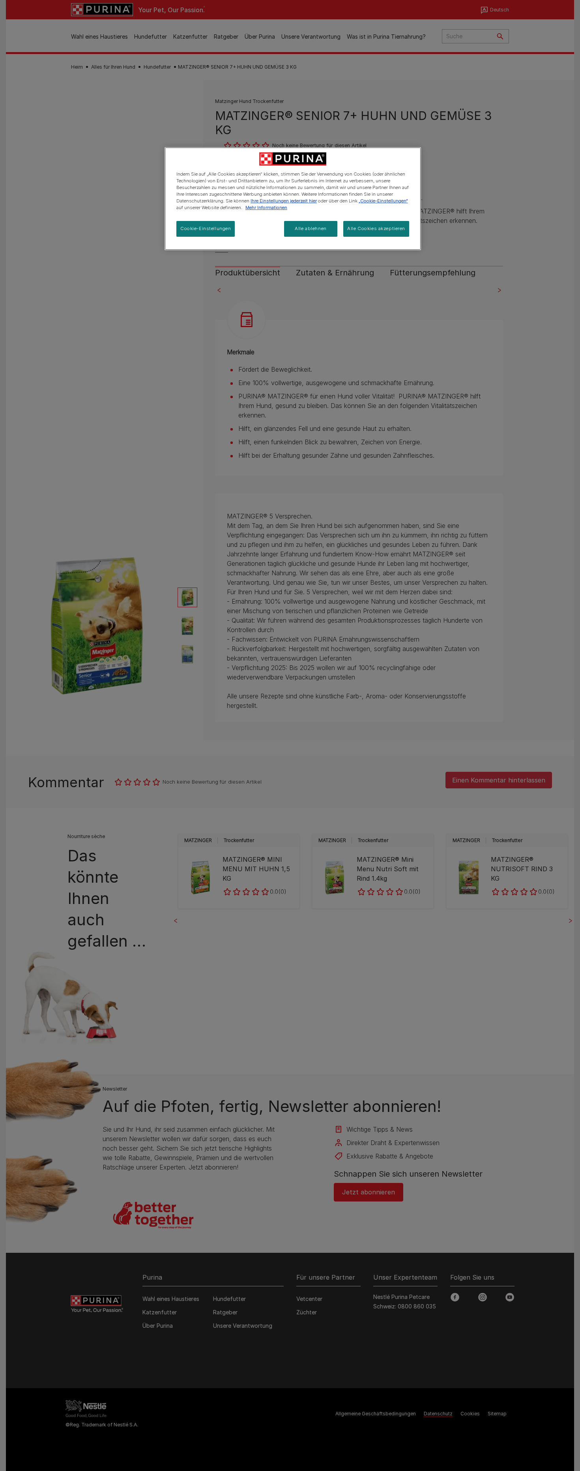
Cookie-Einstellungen (205, 228)
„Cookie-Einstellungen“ (383, 201)
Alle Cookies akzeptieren (376, 228)
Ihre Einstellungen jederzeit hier (284, 201)
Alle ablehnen (310, 228)
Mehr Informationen (266, 207)
